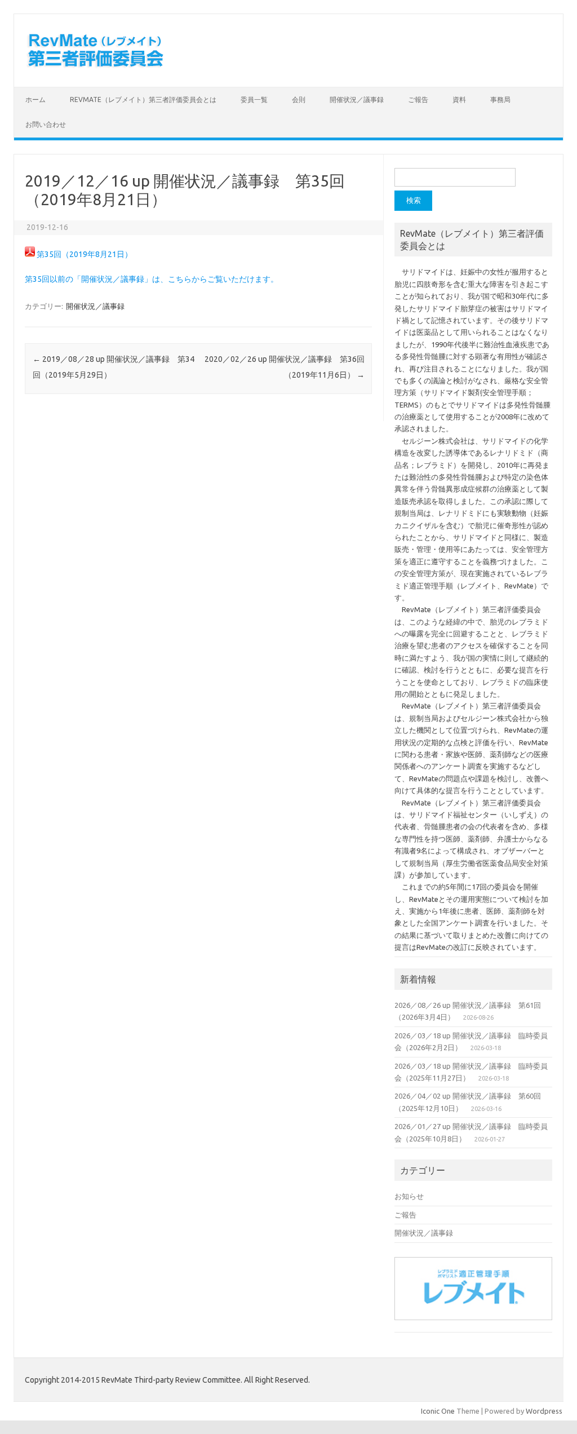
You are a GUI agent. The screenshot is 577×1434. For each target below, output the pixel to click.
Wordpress (544, 1411)
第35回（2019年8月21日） (84, 254)
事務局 (500, 99)
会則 (298, 99)
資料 (459, 99)
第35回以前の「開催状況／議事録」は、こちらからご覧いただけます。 (151, 279)
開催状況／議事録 (357, 99)
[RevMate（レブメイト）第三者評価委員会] (95, 67)
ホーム (35, 99)
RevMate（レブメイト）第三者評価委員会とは (143, 99)
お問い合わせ (45, 124)
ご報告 (418, 99)
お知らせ (409, 1196)
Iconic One (438, 1411)
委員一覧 (254, 99)
